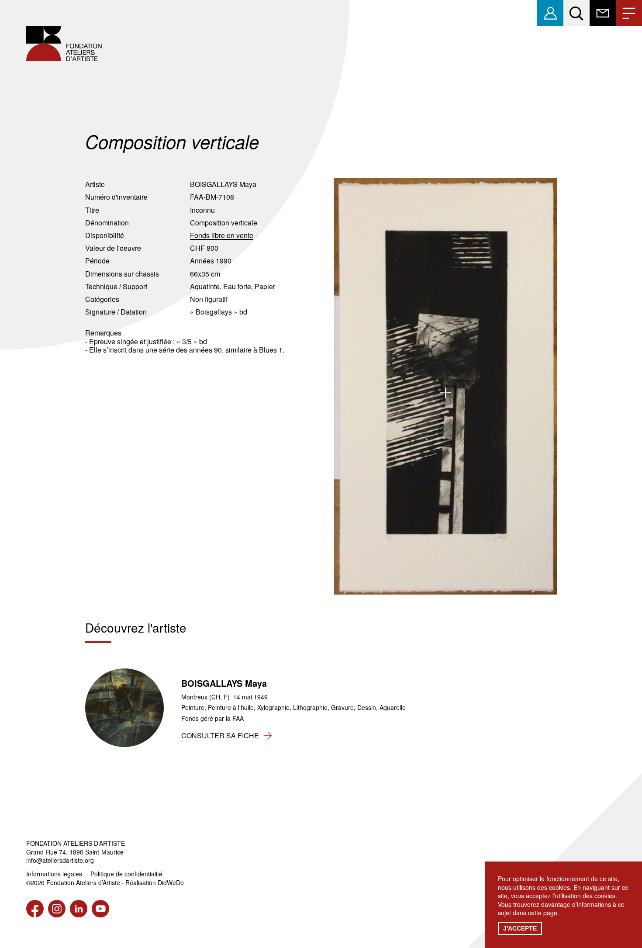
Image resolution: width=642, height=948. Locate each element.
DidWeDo (171, 882)
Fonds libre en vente (221, 235)
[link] (550, 13)
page (550, 912)
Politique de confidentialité (126, 873)
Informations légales (54, 873)
